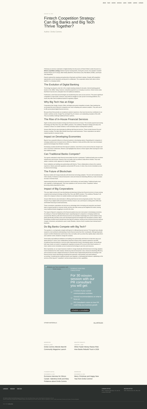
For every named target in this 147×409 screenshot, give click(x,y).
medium (12, 388)
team (108, 2)
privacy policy (10, 403)
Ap (50, 192)
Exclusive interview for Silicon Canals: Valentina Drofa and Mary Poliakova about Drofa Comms (56, 378)
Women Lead (64, 148)
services (119, 2)
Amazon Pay (47, 200)
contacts (141, 2)
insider (130, 2)
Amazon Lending (87, 200)
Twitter (19, 388)
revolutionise (50, 250)
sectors (114, 2)
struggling (59, 209)
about (104, 2)
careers (135, 2)
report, (67, 214)
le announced (55, 192)
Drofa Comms (94, 90)
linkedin (5, 388)
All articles (98, 323)
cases (124, 2)
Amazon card (76, 200)
